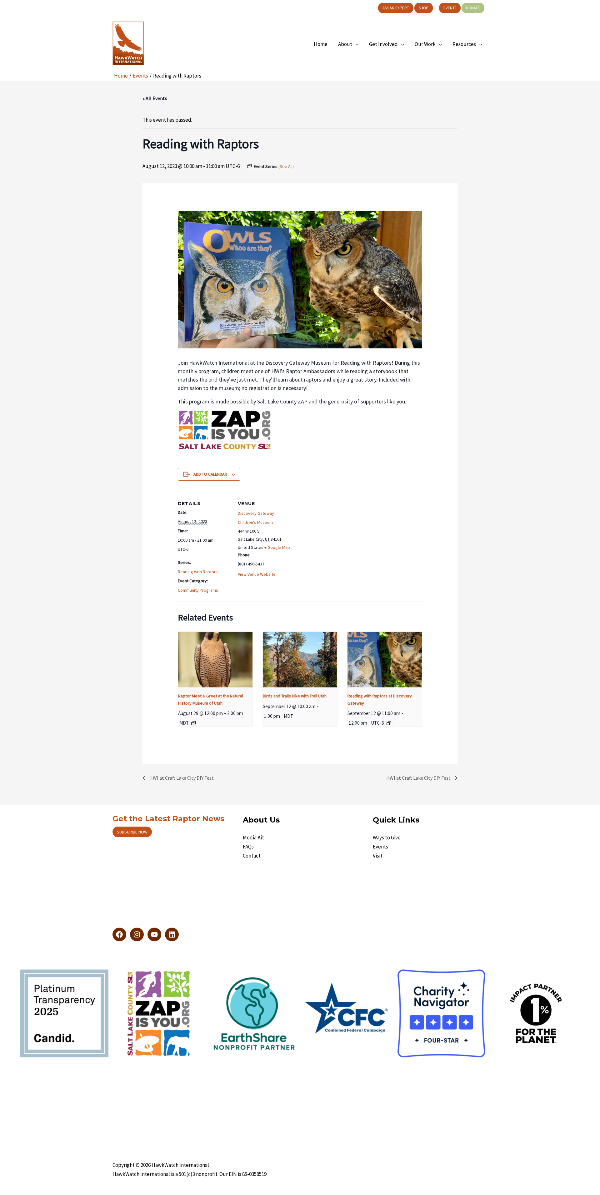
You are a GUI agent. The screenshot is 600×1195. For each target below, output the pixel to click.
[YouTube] (154, 934)
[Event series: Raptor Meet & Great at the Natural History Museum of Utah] (193, 723)
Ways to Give (387, 837)
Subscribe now (132, 832)
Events (380, 846)
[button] (395, 8)
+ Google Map (277, 547)
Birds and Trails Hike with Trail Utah (295, 696)
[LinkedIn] (172, 934)
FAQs (248, 846)
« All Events (154, 98)
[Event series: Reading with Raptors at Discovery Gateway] (389, 723)
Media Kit (253, 837)
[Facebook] (119, 934)
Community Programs (198, 590)
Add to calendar (210, 474)
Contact (252, 855)
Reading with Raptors (198, 572)
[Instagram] (137, 934)
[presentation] (215, 659)
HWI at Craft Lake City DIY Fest (181, 778)
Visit (377, 855)
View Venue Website (257, 574)
